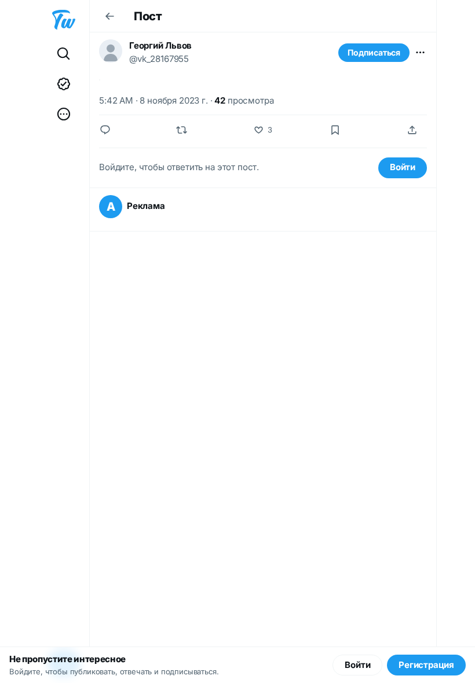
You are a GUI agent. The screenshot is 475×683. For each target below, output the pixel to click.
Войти (402, 166)
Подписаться (374, 52)
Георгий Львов (160, 45)
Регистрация (426, 664)
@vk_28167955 (159, 58)
